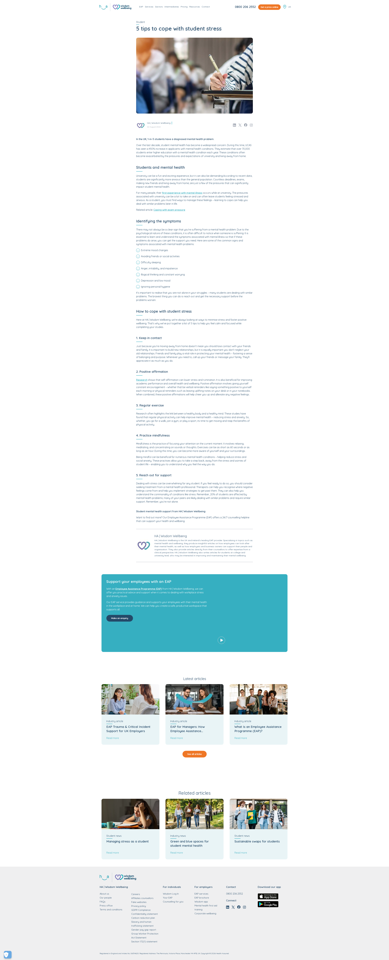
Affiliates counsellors (142, 898)
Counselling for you (173, 901)
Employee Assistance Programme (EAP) (138, 588)
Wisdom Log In (171, 893)
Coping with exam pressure (169, 209)
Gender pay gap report (143, 929)
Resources (194, 6)
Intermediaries (172, 6)
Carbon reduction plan (143, 917)
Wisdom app (201, 901)
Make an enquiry (119, 618)
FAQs (102, 901)
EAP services (201, 893)
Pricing (184, 6)
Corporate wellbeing (205, 913)
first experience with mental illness (182, 192)
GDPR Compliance (141, 910)
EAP (141, 6)
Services (149, 6)
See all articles (194, 754)
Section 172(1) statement (144, 941)
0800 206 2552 (245, 7)
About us (104, 893)
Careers (135, 894)
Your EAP (167, 897)
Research (141, 379)
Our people (106, 897)
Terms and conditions (111, 909)
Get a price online (269, 7)
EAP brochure (201, 897)
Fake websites (138, 902)
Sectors (159, 6)
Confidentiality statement (144, 913)
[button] (249, 613)
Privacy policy (138, 906)
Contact (206, 6)
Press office (106, 905)
